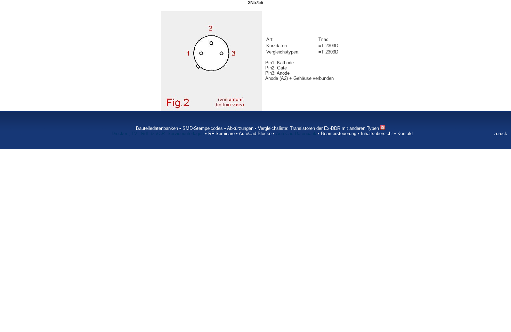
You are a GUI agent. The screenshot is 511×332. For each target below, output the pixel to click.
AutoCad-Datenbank (296, 133)
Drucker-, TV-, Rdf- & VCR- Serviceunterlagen (158, 133)
